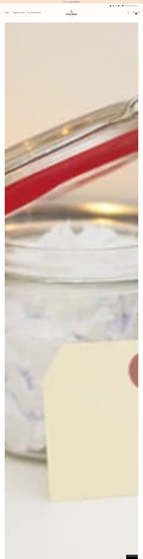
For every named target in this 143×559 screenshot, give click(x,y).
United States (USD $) (130, 6)
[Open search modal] (128, 13)
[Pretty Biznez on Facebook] (110, 6)
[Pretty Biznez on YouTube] (119, 6)
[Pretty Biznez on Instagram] (113, 6)
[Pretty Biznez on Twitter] (116, 6)
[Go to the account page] (133, 13)
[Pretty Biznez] (71, 12)
